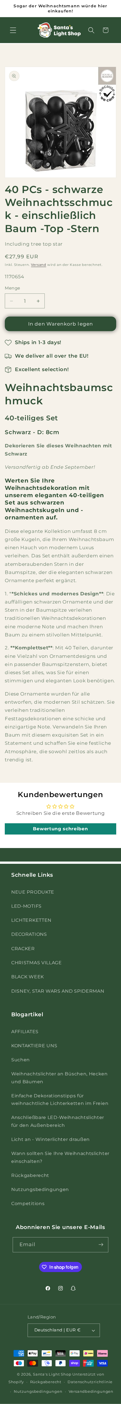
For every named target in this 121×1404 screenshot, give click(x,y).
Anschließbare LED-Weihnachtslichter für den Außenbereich (57, 1121)
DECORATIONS (29, 934)
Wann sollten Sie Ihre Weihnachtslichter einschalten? (60, 1157)
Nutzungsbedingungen (40, 1189)
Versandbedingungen (91, 1391)
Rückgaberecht (30, 1175)
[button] (13, 30)
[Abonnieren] (101, 1244)
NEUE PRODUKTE (32, 892)
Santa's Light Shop (52, 1374)
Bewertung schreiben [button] (60, 828)
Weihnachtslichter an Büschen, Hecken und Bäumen (59, 1077)
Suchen (20, 1059)
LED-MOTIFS (26, 906)
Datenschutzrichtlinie (90, 1382)
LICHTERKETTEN (31, 920)
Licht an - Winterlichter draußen (50, 1139)
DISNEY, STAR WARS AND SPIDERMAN (57, 991)
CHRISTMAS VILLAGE (36, 962)
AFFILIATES (25, 1031)
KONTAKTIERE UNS (34, 1045)
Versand (38, 265)
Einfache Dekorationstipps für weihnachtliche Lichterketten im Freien (59, 1099)
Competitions (27, 1203)
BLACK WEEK (27, 976)
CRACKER (23, 948)
